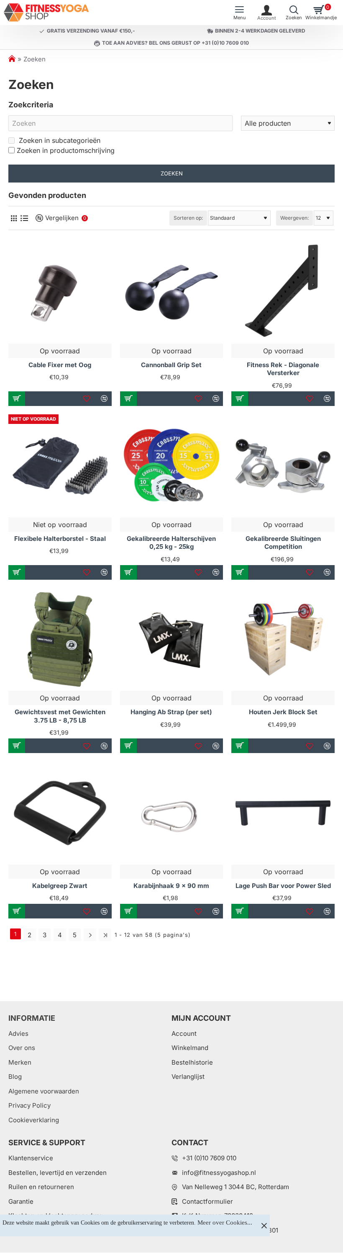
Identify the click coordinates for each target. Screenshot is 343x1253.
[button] (16, 398)
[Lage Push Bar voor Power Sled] (283, 813)
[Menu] (239, 12)
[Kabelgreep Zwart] (60, 813)
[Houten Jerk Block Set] (283, 639)
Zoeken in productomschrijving (66, 150)
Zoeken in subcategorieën (58, 140)
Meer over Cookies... (224, 1222)
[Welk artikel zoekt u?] (293, 12)
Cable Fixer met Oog (59, 365)
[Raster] (13, 218)
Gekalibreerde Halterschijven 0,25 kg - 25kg (171, 543)
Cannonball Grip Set (171, 365)
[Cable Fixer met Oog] (60, 292)
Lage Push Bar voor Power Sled (283, 886)
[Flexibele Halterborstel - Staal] (60, 465)
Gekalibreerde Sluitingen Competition (283, 543)
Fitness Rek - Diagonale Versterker (283, 369)
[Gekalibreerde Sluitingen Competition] (283, 465)
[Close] (264, 1225)
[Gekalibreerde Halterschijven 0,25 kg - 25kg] (171, 465)
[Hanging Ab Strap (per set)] (171, 639)
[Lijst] (24, 218)
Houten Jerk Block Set (283, 712)
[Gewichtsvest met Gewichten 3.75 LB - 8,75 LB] (60, 639)
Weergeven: (294, 218)
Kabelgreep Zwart (59, 886)
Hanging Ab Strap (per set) (171, 712)
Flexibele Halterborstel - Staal (60, 539)
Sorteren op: (188, 218)
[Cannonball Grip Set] (171, 292)
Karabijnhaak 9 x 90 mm (171, 886)
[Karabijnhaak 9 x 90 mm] (171, 813)
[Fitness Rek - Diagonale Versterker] (283, 292)
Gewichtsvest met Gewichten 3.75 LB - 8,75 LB (60, 716)
